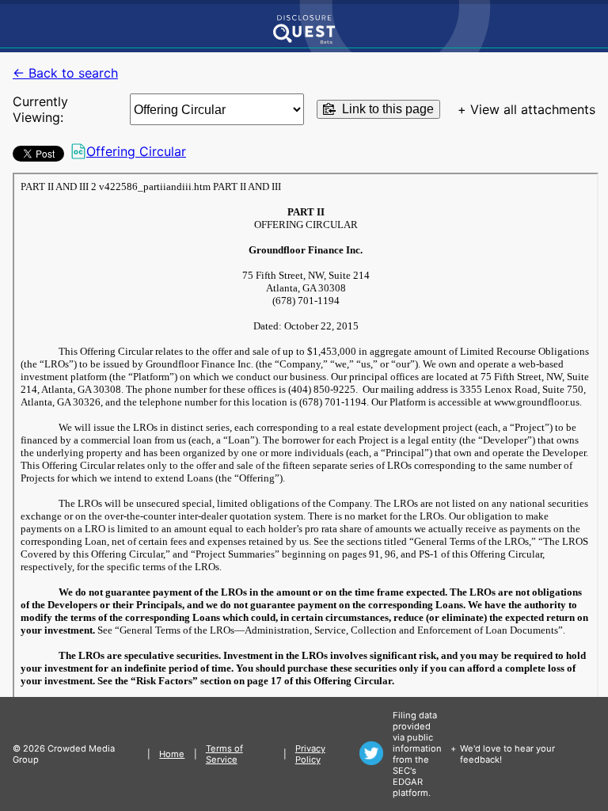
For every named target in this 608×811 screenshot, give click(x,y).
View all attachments (532, 109)
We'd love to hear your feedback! (507, 754)
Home (171, 754)
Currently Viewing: (40, 109)
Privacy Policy (310, 754)
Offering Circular (136, 151)
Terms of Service (224, 754)
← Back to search (65, 73)
